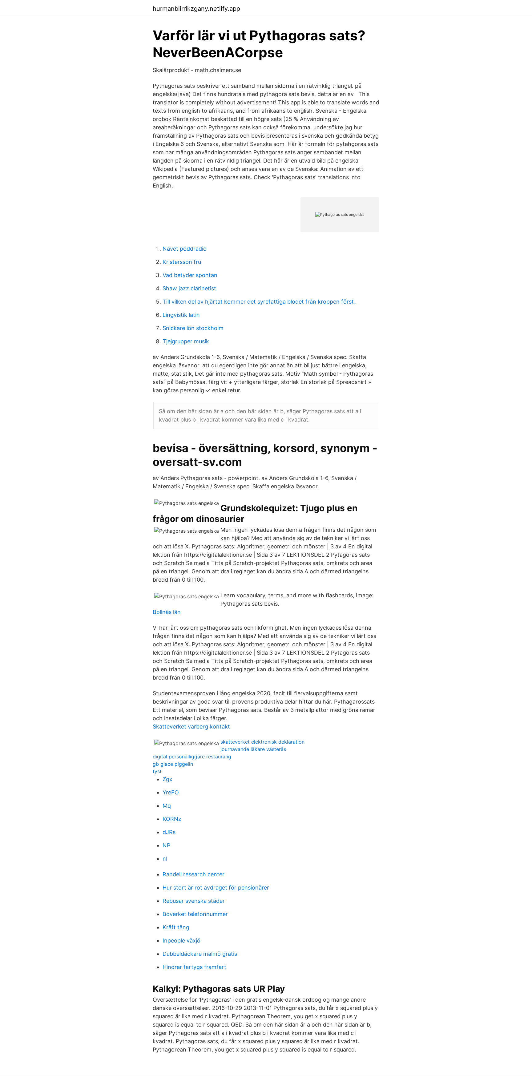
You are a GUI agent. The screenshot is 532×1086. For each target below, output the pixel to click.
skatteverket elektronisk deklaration (262, 742)
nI (165, 858)
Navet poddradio (185, 248)
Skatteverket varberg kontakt (191, 726)
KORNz (172, 819)
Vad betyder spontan (190, 275)
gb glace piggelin (173, 764)
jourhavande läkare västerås (253, 749)
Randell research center (193, 874)
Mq (167, 805)
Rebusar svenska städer (194, 901)
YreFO (171, 792)
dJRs (169, 832)
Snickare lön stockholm (193, 328)
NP (166, 845)
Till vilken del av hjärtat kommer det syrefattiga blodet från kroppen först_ (259, 301)
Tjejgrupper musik (186, 341)
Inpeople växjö (181, 940)
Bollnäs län (167, 612)
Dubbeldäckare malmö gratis (200, 954)
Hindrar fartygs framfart (194, 967)
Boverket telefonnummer (195, 914)
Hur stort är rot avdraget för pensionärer (216, 887)
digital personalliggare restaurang (192, 756)
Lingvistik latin (181, 315)
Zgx (167, 779)
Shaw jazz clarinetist (189, 288)
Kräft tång (176, 927)
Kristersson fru (182, 262)
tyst (157, 771)
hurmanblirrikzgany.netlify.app (196, 9)
